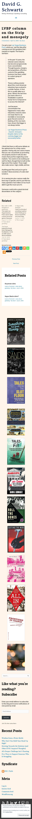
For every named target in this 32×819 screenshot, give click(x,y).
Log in (4, 786)
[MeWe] (20, 248)
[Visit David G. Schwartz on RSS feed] (3, 803)
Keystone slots (10, 284)
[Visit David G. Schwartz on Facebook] (19, 803)
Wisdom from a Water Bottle (12, 738)
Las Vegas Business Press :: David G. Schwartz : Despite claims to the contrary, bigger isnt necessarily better (17, 134)
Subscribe (6, 717)
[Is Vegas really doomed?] (21, 213)
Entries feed (6, 789)
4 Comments (5, 40)
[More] (4, 252)
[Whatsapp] (27, 248)
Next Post (16, 263)
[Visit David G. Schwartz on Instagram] (27, 803)
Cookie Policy (8, 812)
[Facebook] (3, 248)
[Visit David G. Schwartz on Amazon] (7, 803)
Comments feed (7, 792)
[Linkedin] (13, 248)
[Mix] (24, 248)
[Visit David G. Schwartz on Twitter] (15, 803)
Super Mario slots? (12, 296)
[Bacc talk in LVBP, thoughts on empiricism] (8, 214)
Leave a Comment (9, 286)
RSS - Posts (8, 771)
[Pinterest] (17, 248)
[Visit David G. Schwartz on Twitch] (23, 803)
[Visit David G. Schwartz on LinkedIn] (11, 803)
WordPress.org (7, 794)
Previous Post (16, 259)
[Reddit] (10, 248)
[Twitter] (7, 248)
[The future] (8, 234)
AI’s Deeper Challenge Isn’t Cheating (15, 751)
